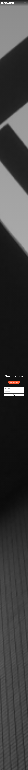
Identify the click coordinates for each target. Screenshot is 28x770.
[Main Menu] (25, 3)
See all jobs (14, 382)
